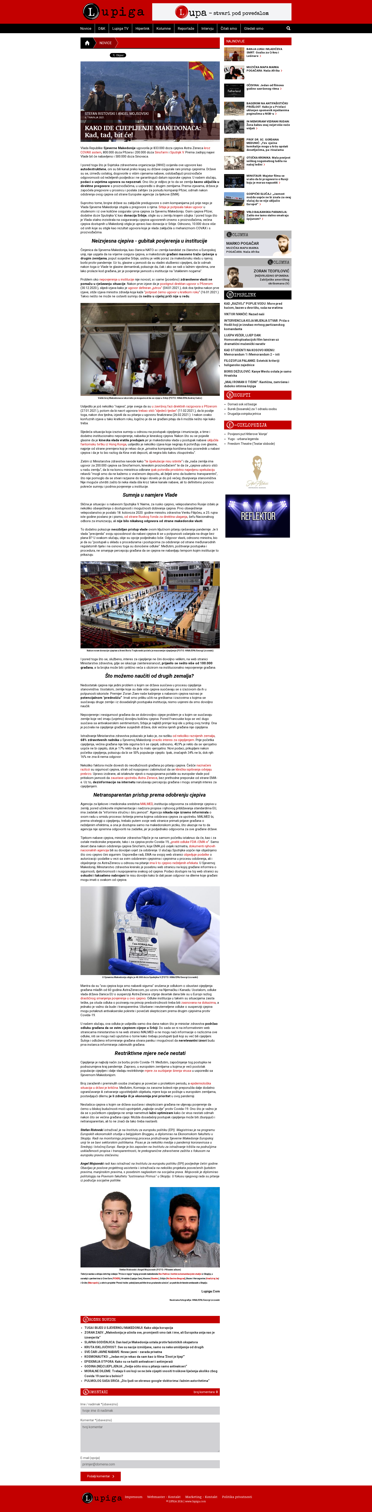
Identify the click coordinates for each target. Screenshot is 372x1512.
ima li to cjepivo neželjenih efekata (174, 863)
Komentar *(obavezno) (96, 1420)
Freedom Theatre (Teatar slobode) (251, 443)
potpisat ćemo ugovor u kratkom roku (172, 292)
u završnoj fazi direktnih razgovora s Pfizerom (184, 406)
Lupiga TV (120, 28)
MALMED (146, 804)
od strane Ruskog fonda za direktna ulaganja (155, 517)
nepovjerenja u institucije (116, 279)
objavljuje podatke (196, 855)
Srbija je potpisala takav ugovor (181, 207)
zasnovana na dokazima (198, 1003)
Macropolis (93, 1283)
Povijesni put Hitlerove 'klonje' (248, 434)
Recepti (238, 395)
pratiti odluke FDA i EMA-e (189, 842)
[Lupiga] (114, 10)
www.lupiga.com (195, 1501)
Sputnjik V (177, 152)
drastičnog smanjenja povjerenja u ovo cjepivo (113, 998)
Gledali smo (254, 28)
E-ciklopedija (246, 425)
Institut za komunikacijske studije (186, 1274)
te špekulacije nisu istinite (163, 461)
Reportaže (186, 28)
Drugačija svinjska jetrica (244, 413)
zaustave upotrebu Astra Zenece (134, 778)
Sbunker (154, 1278)
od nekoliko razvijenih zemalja (194, 736)
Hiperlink (142, 28)
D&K (101, 28)
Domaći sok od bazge (242, 404)
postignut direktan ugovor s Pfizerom (186, 284)
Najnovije (235, 41)
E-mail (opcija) (90, 1458)
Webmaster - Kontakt (164, 1497)
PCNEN (116, 1278)
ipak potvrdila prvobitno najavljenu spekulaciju (183, 470)
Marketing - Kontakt (201, 1497)
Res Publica (163, 1274)
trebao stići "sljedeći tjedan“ (157, 411)
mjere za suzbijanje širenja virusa (168, 1071)
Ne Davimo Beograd (176, 1278)
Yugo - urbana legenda (243, 439)
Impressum (134, 1497)
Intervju (207, 28)
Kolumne (164, 28)
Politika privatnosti (237, 1497)
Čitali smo (229, 28)
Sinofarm (161, 152)
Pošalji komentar (100, 1476)
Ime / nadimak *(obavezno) (99, 1404)
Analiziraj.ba (212, 1278)
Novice (85, 28)
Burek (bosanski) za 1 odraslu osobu (252, 409)
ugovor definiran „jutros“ (145, 288)
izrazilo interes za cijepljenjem (173, 740)
